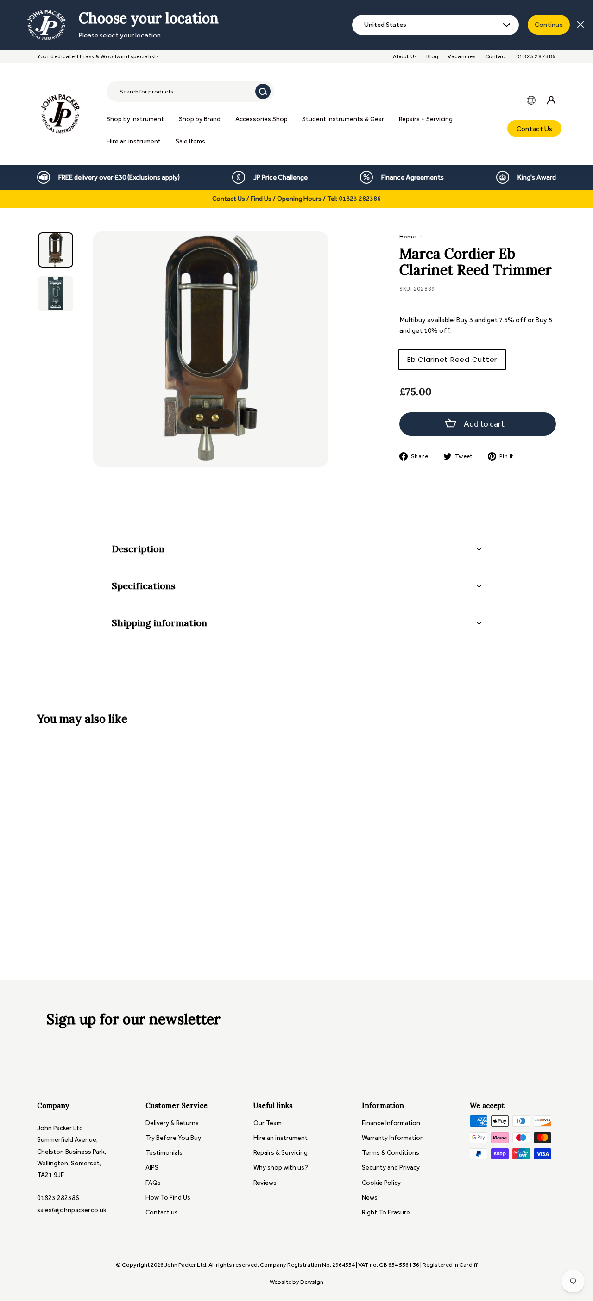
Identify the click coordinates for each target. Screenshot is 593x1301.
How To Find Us (167, 1197)
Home (407, 236)
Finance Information (391, 1123)
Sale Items (190, 141)
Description (138, 548)
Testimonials (164, 1153)
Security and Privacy (391, 1167)
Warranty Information (393, 1138)
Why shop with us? (280, 1167)
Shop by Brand (200, 119)
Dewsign (311, 1281)
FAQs (153, 1183)
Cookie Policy (381, 1183)
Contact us (161, 1212)
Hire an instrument (134, 141)
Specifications (144, 585)
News (370, 1197)
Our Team (267, 1123)
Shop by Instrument (135, 119)
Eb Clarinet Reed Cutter (452, 359)
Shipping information (159, 623)
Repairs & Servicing (280, 1153)
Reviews (265, 1183)
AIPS (151, 1167)
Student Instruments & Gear (343, 119)
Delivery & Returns (172, 1123)
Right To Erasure (386, 1212)
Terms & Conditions (390, 1153)
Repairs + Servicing (426, 119)
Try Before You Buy (173, 1138)
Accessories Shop (261, 119)
